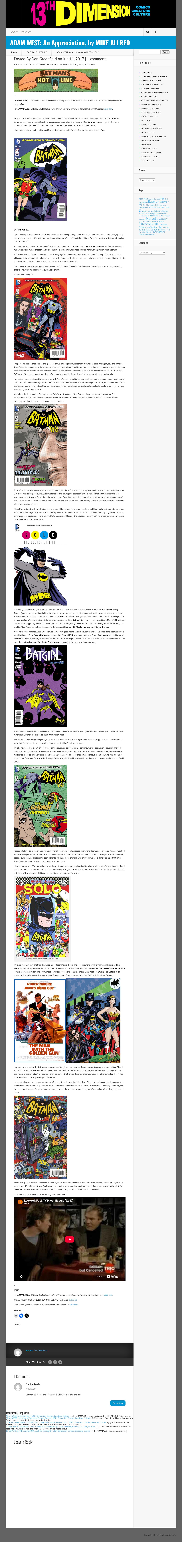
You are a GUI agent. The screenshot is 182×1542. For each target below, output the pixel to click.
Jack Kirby (158, 215)
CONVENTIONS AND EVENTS (154, 100)
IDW (151, 215)
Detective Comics (161, 211)
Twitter (60, 1362)
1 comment (96, 58)
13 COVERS (146, 72)
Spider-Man (156, 226)
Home (14, 52)
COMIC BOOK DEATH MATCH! (154, 92)
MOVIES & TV (147, 132)
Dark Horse (165, 207)
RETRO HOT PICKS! (150, 156)
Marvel (151, 218)
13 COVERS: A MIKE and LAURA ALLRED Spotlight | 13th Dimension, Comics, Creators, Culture (48, 1430)
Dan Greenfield (44, 58)
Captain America (160, 205)
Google (50, 1362)
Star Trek (142, 230)
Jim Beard (167, 216)
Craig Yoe (157, 207)
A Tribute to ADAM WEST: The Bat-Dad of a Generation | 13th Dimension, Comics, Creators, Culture (50, 1426)
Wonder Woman (145, 234)
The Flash (166, 230)
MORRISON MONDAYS (151, 128)
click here (108, 108)
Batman (153, 201)
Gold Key (163, 213)
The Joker (142, 232)
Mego (159, 219)
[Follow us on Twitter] (148, 32)
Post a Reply (118, 1403)
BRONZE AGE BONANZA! (152, 84)
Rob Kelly (147, 227)
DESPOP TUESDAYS (150, 108)
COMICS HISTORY (149, 96)
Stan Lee (166, 227)
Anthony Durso (153, 199)
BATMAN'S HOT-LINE (37, 52)
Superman (157, 229)
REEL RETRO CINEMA (151, 152)
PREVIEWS (146, 144)
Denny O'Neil (148, 211)
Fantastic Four (144, 213)
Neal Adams (158, 221)
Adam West (143, 199)
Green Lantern (144, 216)
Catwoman (143, 207)
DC (141, 210)
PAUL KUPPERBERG (150, 140)
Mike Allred (147, 222)
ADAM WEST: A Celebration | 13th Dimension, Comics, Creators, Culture (37, 1416)
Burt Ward (150, 205)
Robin (141, 227)
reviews (164, 224)
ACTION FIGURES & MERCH (154, 76)
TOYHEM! (149, 232)
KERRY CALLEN (148, 124)
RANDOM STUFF (149, 148)
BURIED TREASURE (150, 88)
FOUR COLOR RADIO (150, 112)
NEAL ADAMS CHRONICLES (153, 136)
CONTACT (26, 32)
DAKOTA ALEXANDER (151, 104)
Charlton (150, 207)
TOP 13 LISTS (147, 160)
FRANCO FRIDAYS (149, 116)
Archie (161, 198)
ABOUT (14, 32)
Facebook (55, 1362)
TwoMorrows (159, 231)
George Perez (154, 213)
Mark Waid (142, 219)
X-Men (153, 234)
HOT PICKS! (146, 120)
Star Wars (149, 230)
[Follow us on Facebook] (156, 32)
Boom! (145, 205)
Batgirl (145, 202)
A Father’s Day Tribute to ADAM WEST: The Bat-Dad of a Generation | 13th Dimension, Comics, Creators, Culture (56, 1422)
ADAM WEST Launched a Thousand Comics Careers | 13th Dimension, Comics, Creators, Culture (48, 1418)
